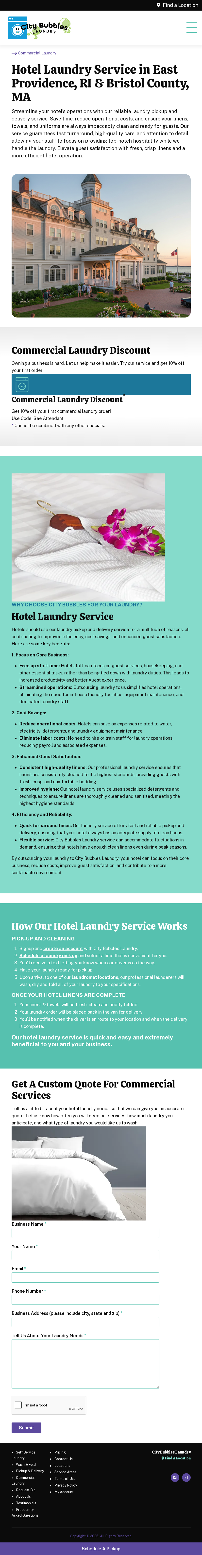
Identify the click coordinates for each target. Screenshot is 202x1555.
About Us (23, 1496)
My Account (64, 1492)
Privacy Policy (65, 1485)
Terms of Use (65, 1479)
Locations (62, 1466)
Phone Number (29, 1291)
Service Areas (65, 1472)
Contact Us (63, 1459)
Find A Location (177, 1458)
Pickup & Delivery (30, 1471)
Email (19, 1268)
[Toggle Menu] (191, 27)
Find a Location (180, 5)
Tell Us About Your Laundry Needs (49, 1335)
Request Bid (25, 1490)
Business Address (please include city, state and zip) (67, 1313)
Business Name (29, 1224)
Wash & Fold (26, 1465)
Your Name (25, 1246)
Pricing (60, 1452)
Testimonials (26, 1503)
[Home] (39, 28)
